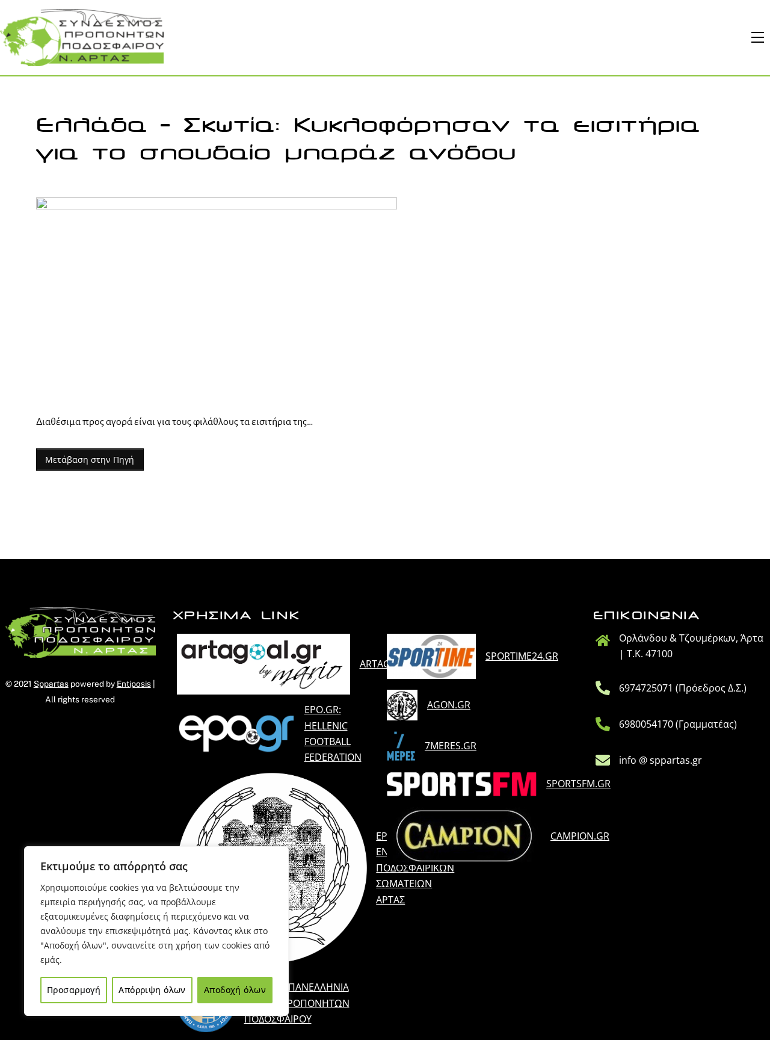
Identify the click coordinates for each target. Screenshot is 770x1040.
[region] (156, 931)
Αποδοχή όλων (235, 989)
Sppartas (51, 684)
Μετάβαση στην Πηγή (89, 459)
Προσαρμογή (73, 989)
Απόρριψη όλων (152, 989)
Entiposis (134, 684)
